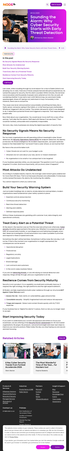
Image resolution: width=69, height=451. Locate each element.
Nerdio (38, 397)
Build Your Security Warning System (16, 68)
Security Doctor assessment (39, 323)
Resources (55, 392)
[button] (5, 48)
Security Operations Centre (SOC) (26, 140)
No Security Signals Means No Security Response (21, 61)
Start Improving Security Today (14, 78)
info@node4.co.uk (8, 411)
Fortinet (38, 392)
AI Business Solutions (9, 391)
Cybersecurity (8, 54)
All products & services (7, 402)
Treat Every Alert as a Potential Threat (17, 72)
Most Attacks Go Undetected (14, 65)
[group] (34, 48)
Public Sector (23, 392)
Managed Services (9, 399)
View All (62, 338)
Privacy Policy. (14, 437)
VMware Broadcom (42, 399)
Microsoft (39, 389)
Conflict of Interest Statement (25, 416)
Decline (57, 447)
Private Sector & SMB (26, 389)
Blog (53, 389)
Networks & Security (9, 396)
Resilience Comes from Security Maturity (18, 75)
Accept (43, 447)
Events (54, 397)
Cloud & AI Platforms (9, 394)
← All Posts (8, 83)
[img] (59, 48)
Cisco (37, 394)
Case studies (56, 399)
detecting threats (19, 273)
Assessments (56, 401)
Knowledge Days (58, 394)
